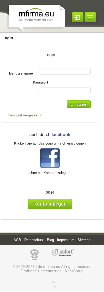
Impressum (65, 240)
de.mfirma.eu (49, 266)
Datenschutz (34, 240)
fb (50, 157)
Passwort (40, 82)
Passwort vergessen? (24, 115)
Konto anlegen (50, 204)
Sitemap (84, 240)
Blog (50, 240)
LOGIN (77, 17)
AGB (17, 240)
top (54, 286)
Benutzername (21, 73)
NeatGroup (74, 271)
